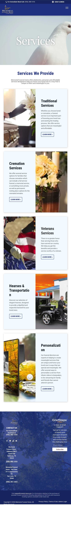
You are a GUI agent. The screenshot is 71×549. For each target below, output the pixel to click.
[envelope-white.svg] (16, 442)
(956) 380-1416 (30, 2)
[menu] (67, 7)
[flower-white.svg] (10, 442)
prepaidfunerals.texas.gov (23, 493)
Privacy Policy (43, 501)
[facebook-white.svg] (7, 442)
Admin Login (63, 501)
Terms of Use (53, 501)
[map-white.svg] (13, 442)
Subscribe (60, 449)
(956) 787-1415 (11, 482)
